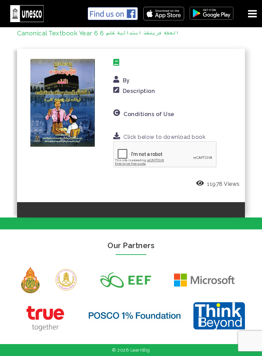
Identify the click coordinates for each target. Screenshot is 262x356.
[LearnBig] (24, 12)
